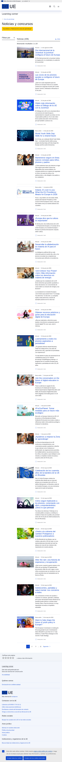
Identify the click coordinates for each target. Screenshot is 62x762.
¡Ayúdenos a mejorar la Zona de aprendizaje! (47, 438)
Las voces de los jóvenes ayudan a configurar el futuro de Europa (47, 77)
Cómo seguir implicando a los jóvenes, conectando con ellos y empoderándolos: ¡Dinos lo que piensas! (47, 504)
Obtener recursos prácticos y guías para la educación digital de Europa (47, 314)
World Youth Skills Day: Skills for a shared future (45, 134)
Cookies (4, 735)
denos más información (25, 658)
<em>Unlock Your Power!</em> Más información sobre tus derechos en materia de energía (46, 274)
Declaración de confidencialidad (11, 684)
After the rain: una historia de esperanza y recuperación (47, 561)
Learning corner (7, 666)
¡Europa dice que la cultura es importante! (46, 219)
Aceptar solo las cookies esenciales (35, 758)
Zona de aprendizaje (9, 19)
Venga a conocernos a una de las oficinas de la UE (16, 712)
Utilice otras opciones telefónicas (11, 707)
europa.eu (15, 696)
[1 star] (3, 658)
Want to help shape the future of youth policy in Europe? (45, 622)
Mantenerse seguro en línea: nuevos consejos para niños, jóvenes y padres (47, 160)
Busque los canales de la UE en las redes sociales (16, 719)
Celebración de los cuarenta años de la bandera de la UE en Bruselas (47, 472)
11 (40, 646)
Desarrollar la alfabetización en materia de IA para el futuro (47, 246)
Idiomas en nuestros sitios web (11, 727)
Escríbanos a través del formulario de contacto (15, 709)
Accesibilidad (6, 674)
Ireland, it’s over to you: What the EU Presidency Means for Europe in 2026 (46, 192)
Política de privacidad (8, 730)
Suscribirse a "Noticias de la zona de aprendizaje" (17, 28)
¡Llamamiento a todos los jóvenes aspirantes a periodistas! (46, 341)
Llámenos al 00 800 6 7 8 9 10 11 (11, 704)
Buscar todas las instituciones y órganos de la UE (16, 743)
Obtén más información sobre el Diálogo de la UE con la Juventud (46, 105)
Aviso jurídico (6, 732)
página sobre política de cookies (43, 751)
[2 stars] (4, 658)
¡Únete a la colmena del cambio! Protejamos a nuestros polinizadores (45, 533)
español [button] (50, 6)
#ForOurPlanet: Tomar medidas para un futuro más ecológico (47, 410)
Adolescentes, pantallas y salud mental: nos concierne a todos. (47, 590)
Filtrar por (6, 38)
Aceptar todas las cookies (14, 758)
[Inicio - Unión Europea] (9, 6)
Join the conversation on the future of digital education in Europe (47, 380)
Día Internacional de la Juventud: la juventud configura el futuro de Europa (47, 52)
